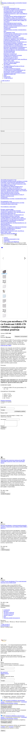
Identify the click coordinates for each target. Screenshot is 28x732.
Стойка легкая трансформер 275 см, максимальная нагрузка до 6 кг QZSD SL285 (13, 582)
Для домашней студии (9, 32)
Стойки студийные (11, 183)
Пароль (2, 669)
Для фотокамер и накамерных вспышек (14, 37)
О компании (7, 609)
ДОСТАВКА (7, 64)
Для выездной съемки (9, 52)
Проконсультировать (6, 400)
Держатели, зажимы (11, 20)
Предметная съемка (11, 33)
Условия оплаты (8, 68)
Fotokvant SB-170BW (6, 345)
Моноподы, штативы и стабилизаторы (11, 57)
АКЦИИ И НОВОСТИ (9, 74)
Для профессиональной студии (11, 8)
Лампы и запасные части (10, 27)
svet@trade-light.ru (5, 625)
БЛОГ (5, 75)
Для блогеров (7, 28)
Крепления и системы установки (14, 29)
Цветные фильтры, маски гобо (18, 189)
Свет (5, 29)
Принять (3, 730)
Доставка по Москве (9, 66)
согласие (11, 726)
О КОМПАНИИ (8, 67)
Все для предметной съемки (12, 182)
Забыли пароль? (5, 673)
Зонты (11, 62)
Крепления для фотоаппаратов (8, 214)
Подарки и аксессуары (14, 35)
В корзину (5, 493)
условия (3, 726)
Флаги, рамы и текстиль (14, 17)
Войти (2, 675)
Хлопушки (13, 23)
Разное (13, 51)
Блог (5, 616)
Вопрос (2, 426)
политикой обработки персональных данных (14, 702)
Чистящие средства (11, 45)
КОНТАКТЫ (7, 76)
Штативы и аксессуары (13, 12)
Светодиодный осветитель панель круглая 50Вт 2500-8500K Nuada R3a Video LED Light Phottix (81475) (13, 461)
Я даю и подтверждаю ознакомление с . (14, 702)
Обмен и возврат (21, 72)
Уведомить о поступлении (21, 336)
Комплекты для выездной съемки (9, 226)
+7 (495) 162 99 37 (8, 78)
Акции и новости (8, 615)
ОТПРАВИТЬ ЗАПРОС (20, 411)
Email (2, 666)
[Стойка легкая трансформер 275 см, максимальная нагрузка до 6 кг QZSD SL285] (14, 577)
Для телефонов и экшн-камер (11, 36)
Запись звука (23, 198)
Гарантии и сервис (12, 70)
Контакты (6, 611)
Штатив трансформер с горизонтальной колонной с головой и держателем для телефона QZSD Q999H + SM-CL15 (14, 527)
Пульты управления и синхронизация (8, 222)
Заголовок (3, 419)
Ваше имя (3, 407)
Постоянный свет (8, 9)
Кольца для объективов (17, 50)
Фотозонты (10, 16)
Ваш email (3, 712)
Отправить (3, 427)
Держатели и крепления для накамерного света (13, 46)
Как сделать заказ (12, 72)
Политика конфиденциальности (12, 618)
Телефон (3, 410)
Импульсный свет (17, 9)
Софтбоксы (16, 16)
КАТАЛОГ (6, 7)
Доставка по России (19, 66)
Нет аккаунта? (4, 672)
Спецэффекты (16, 62)
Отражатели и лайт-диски (15, 13)
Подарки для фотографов (10, 63)
